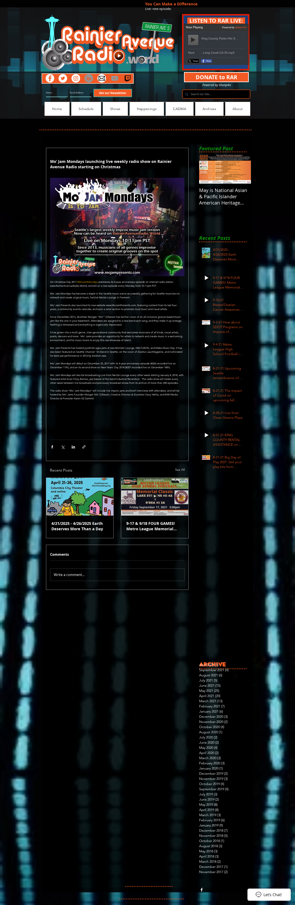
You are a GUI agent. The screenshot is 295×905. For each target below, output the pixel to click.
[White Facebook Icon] (201, 889)
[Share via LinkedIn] (73, 447)
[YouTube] (114, 78)
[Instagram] (75, 78)
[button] (216, 20)
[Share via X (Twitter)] (63, 447)
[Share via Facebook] (52, 447)
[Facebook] (50, 78)
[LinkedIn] (88, 78)
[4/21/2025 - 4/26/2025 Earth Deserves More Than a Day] (79, 497)
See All (180, 470)
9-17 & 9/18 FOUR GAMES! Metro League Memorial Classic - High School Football (154, 526)
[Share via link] (84, 447)
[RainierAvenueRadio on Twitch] (127, 78)
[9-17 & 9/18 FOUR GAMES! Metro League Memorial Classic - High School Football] (154, 497)
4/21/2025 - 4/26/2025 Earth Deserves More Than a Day (77, 526)
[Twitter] (63, 78)
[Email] (101, 78)
